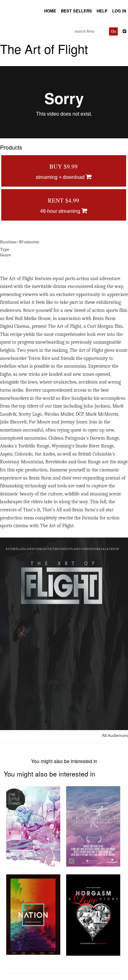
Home (50, 11)
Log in (119, 11)
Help (102, 11)
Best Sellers (76, 11)
